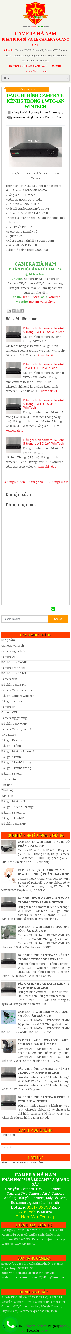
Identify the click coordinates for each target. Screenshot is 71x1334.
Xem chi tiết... (47, 355)
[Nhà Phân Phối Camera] (25, 609)
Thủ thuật (8, 790)
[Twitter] (31, 609)
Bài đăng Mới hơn (14, 482)
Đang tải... (7, 1147)
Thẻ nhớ (6, 785)
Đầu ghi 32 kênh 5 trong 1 (17, 807)
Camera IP (8, 707)
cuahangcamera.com (23, 1277)
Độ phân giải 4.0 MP (14, 723)
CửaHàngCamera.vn (52, 1277)
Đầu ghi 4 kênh (11, 757)
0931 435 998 (27, 66)
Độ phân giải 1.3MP (13, 823)
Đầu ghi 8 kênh (11, 746)
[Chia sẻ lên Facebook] (22, 311)
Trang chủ (36, 482)
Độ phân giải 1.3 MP (13, 684)
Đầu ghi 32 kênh (11, 773)
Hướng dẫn (8, 779)
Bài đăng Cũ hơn (58, 482)
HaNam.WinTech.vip (35, 71)
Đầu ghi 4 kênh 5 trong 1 (17, 762)
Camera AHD (9, 657)
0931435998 (24, 1162)
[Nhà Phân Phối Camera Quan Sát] (19, 609)
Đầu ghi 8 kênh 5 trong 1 (17, 768)
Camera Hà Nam (36, 1326)
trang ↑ (44, 1330)
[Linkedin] (48, 609)
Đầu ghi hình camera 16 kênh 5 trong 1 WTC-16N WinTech (35, 101)
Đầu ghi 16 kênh (21, 112)
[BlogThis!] (14, 311)
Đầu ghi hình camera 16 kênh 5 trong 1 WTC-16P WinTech (43, 441)
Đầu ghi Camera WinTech (41, 117)
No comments (21, 117)
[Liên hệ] (9, 1327)
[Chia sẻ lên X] (18, 311)
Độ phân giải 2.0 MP (14, 662)
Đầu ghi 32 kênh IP (13, 812)
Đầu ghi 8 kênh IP (12, 818)
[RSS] (53, 609)
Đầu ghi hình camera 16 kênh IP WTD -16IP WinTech (43, 366)
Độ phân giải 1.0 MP (13, 673)
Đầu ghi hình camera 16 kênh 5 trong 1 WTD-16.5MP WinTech (43, 404)
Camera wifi (9, 679)
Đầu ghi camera (11, 701)
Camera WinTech (12, 645)
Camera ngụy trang (14, 718)
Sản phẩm (8, 640)
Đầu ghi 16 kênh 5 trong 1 (47, 112)
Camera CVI (9, 712)
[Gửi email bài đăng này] (9, 311)
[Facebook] (36, 609)
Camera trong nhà (13, 668)
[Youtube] (42, 609)
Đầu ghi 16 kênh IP (13, 801)
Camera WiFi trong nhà (16, 690)
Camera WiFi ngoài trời (16, 729)
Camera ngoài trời (13, 651)
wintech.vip (42, 1273)
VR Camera (8, 734)
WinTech (46, 66)
